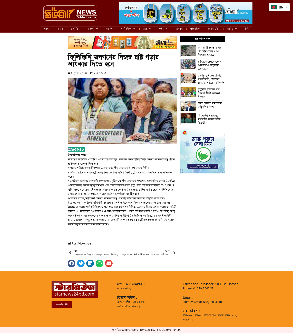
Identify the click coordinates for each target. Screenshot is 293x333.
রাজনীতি (74, 28)
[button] (71, 263)
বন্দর (145, 28)
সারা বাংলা (90, 28)
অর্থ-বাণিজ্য (126, 28)
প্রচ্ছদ (47, 28)
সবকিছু (230, 28)
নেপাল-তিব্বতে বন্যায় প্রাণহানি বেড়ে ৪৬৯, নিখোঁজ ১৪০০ (209, 51)
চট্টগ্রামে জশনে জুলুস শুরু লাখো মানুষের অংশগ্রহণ (209, 65)
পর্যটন (161, 28)
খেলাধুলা (179, 28)
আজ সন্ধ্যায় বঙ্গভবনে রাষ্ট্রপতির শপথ (210, 105)
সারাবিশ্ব (109, 28)
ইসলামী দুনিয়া (213, 28)
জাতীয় (60, 28)
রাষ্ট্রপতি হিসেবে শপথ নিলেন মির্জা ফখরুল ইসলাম (209, 93)
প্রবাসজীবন (195, 28)
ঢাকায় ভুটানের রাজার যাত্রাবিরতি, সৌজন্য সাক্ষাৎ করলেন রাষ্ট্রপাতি (211, 79)
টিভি (247, 28)
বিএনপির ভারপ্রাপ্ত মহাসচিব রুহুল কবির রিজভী (209, 119)
